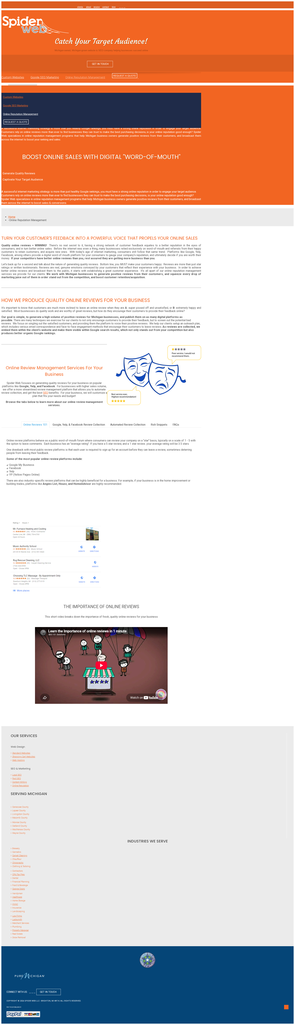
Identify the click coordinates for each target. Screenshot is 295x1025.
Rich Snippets (159, 424)
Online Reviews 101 (35, 424)
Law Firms (17, 916)
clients (80, 7)
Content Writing (19, 782)
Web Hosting (18, 760)
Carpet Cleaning (19, 855)
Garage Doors (18, 889)
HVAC (15, 904)
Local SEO (17, 775)
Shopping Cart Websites (23, 756)
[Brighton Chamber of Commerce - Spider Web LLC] (147, 960)
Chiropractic (17, 862)
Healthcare (17, 897)
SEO (45, 392)
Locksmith (17, 919)
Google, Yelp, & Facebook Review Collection (79, 424)
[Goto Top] (286, 1007)
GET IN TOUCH (100, 64)
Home (11, 217)
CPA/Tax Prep (18, 874)
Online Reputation (20, 785)
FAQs (176, 424)
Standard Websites (21, 753)
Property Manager (20, 930)
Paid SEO (16, 778)
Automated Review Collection (127, 424)
